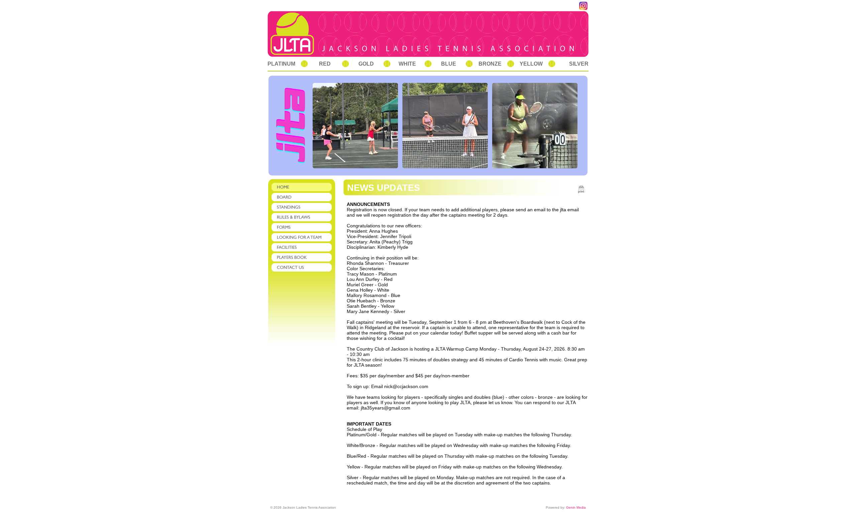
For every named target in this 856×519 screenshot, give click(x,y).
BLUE (448, 64)
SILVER (578, 64)
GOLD (366, 64)
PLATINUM (281, 64)
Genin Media (576, 507)
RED (325, 64)
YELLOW (531, 64)
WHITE (407, 64)
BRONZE (490, 64)
